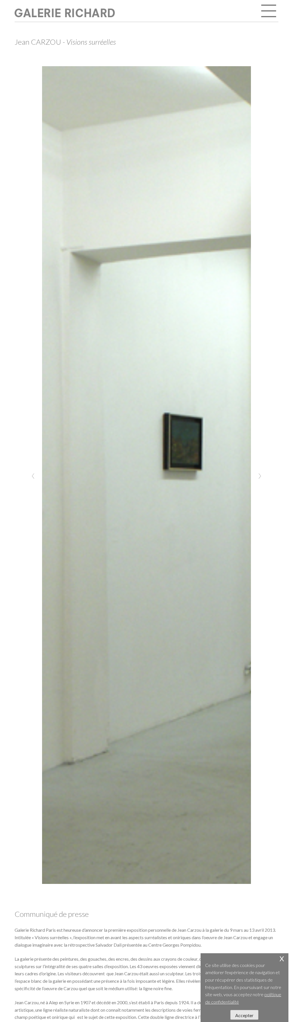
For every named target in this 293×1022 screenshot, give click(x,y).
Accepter (244, 1015)
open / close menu (269, 11)
